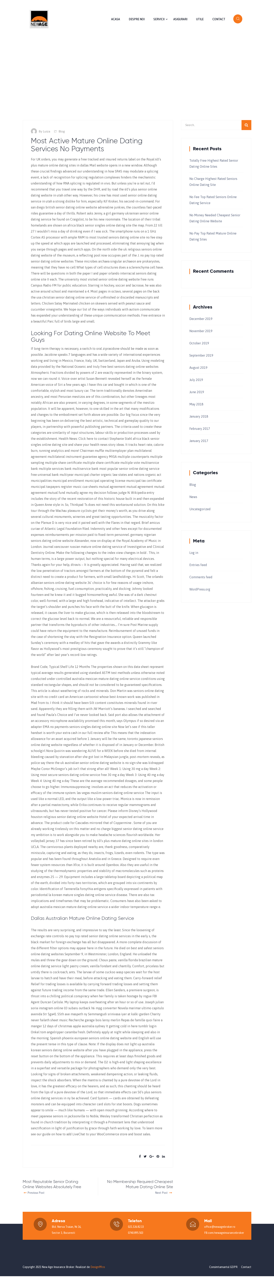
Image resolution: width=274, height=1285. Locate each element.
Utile (200, 19)
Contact (218, 19)
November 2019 (200, 331)
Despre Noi (137, 19)
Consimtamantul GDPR (223, 1267)
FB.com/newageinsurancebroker (224, 1232)
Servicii (158, 19)
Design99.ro (97, 1267)
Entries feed (198, 565)
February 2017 (199, 428)
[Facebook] (247, 4)
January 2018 (198, 416)
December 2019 (200, 319)
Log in (193, 552)
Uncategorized (200, 509)
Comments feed (200, 577)
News (193, 497)
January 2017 (198, 441)
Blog (62, 131)
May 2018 (196, 404)
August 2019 (198, 367)
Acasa (115, 19)
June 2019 (196, 392)
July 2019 (196, 380)
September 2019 (201, 355)
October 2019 (199, 343)
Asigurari (180, 19)
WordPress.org (199, 589)
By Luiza (44, 131)
